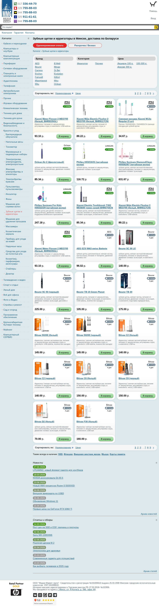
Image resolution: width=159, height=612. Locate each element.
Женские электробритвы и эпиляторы (14, 171)
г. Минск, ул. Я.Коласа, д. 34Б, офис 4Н (76, 590)
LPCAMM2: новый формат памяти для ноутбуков (58, 470)
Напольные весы (14, 142)
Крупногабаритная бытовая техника (12, 323)
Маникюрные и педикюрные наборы (16, 153)
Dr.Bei (57, 70)
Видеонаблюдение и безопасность (13, 124)
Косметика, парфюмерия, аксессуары (13, 261)
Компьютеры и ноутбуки (10, 49)
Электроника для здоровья (46, 550)
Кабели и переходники (15, 43)
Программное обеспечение (10, 315)
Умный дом (9, 290)
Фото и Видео (10, 300)
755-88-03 (30, 8)
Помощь (153, 11)
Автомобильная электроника (11, 92)
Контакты (30, 32)
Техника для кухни (12, 118)
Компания (7, 32)
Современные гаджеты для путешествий (53, 558)
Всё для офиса (11, 295)
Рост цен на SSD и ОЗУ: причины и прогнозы (56, 527)
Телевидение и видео (14, 280)
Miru (56, 80)
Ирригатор (82, 63)
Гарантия (18, 32)
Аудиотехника (10, 81)
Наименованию (63, 93)
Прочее (99, 63)
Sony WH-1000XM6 (42, 535)
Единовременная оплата (49, 45)
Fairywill (39, 77)
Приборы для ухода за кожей (16, 240)
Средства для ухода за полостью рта (16, 252)
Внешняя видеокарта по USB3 (48, 493)
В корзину (64, 136)
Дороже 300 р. (124, 67)
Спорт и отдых (10, 285)
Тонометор (11, 147)
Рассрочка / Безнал (84, 45)
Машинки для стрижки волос (13, 205)
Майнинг (7, 329)
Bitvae (57, 67)
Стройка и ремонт (12, 305)
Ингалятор (11, 194)
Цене (78, 93)
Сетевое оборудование (15, 68)
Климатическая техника (15, 108)
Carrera (39, 70)
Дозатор (10, 273)
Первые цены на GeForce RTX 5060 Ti (52, 509)
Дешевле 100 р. (125, 63)
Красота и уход (11, 130)
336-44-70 (30, 3)
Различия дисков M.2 (43, 543)
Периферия (9, 63)
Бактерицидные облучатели (14, 135)
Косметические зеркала (13, 232)
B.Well (57, 63)
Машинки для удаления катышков (16, 220)
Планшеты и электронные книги (13, 74)
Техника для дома (12, 113)
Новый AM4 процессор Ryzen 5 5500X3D (54, 485)
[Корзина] (153, 4)
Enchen (38, 73)
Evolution (58, 73)
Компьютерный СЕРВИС (11, 335)
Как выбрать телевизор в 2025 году (51, 566)
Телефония (9, 86)
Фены (8, 199)
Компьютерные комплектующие (11, 57)
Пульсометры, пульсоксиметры (14, 187)
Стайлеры (11, 268)
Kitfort (57, 77)
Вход (153, 18)
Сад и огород (10, 309)
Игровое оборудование (15, 103)
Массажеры (12, 226)
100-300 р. (141, 63)
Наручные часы (14, 246)
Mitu (37, 84)
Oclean (57, 84)
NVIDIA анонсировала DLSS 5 (48, 478)
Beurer (38, 67)
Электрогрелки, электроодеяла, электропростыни (14, 161)
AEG (37, 63)
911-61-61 (29, 16)
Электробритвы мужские (13, 180)
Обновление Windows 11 (45, 501)
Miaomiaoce (41, 80)
